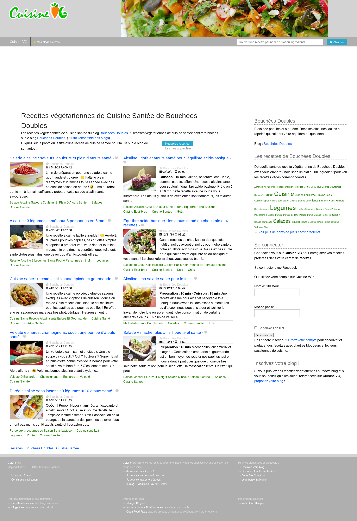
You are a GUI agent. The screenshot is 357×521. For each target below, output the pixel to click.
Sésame (312, 221)
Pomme (278, 214)
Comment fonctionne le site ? (259, 471)
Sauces (296, 222)
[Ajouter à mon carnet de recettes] (116, 158)
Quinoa (317, 214)
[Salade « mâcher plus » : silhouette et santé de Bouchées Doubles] (139, 348)
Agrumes (258, 186)
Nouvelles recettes (177, 143)
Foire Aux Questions (254, 475)
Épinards (69, 376)
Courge (325, 186)
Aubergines (272, 186)
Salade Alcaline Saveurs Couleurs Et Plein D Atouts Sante (48, 202)
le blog (130, 484)
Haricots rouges (261, 209)
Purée (31, 435)
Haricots (340, 200)
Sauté (304, 221)
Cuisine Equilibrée (135, 211)
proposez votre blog (268, 380)
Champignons (49, 376)
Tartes (327, 221)
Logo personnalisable (254, 479)
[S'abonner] (47, 163)
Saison (336, 214)
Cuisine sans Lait (88, 430)
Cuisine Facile (325, 195)
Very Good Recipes (253, 503)
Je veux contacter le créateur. (143, 479)
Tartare (320, 221)
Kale (180, 269)
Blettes (299, 186)
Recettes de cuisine (22, 503)
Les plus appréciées (178, 148)
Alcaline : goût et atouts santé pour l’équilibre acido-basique (176, 158)
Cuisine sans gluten (279, 200)
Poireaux (335, 209)
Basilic (281, 186)
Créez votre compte (302, 339)
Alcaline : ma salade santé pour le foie (157, 279)
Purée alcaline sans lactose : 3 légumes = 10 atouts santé (61, 391)
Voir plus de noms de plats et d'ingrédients (289, 232)
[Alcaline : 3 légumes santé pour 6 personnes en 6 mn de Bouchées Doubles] (26, 236)
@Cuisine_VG (146, 484)
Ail (265, 186)
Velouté (85, 376)
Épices (315, 200)
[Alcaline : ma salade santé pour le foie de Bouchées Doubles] (139, 294)
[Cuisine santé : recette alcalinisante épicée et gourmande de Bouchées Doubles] (26, 294)
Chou (191, 269)
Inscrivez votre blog (253, 467)
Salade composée (263, 221)
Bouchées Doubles (114, 132)
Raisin (325, 214)
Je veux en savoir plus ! (140, 471)
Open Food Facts (136, 511)
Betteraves (290, 186)
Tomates (335, 221)
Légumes (102, 260)
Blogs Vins (17, 507)
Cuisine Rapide (261, 200)
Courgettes (335, 186)
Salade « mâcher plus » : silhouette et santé (162, 332)
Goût (180, 211)
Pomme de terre (291, 214)
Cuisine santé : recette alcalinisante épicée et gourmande (60, 279)
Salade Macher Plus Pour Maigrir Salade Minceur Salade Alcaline (166, 376)
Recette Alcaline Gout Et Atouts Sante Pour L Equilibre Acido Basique (169, 206)
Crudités (267, 195)
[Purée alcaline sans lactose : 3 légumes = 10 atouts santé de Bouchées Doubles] (26, 406)
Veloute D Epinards (22, 376)
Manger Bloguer (135, 503)
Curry (308, 200)
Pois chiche (259, 214)
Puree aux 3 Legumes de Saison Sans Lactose (41, 430)
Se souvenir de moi (271, 328)
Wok (266, 227)
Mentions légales (21, 475)
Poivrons (270, 214)
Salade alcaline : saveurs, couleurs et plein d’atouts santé (61, 158)
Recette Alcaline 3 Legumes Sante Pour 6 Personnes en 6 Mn (51, 260)
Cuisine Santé (101, 318)
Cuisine (14, 323)
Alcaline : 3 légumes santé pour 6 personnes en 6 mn (57, 221)
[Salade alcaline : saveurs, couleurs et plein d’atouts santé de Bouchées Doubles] (26, 173)
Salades (97, 202)
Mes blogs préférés (48, 42)
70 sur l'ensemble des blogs (88, 137)
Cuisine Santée (20, 207)
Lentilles (301, 209)
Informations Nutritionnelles (147, 507)
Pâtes (328, 209)
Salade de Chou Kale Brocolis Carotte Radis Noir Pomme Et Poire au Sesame (174, 264)
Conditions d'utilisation (24, 479)
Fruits (331, 200)
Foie (212, 323)
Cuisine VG (18, 42)
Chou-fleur (316, 186)
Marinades (310, 209)
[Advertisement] (178, 79)
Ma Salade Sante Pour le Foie (143, 323)
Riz (329, 214)
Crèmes (258, 195)
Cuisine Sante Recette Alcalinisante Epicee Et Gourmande (48, 318)
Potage (302, 214)
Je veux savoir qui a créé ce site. (145, 475)
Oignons (320, 209)
